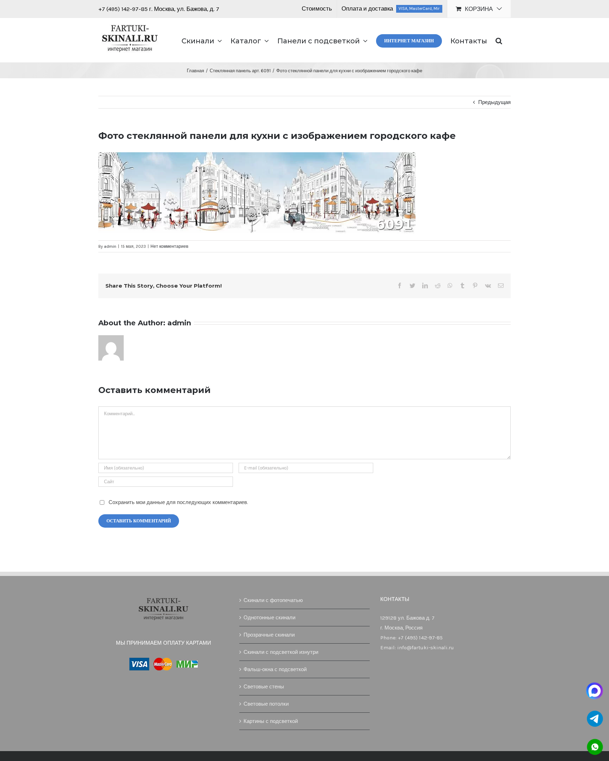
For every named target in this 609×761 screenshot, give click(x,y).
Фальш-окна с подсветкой (275, 669)
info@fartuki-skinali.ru (425, 647)
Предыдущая (494, 102)
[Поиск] (499, 40)
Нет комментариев (169, 246)
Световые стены (264, 686)
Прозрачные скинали (269, 635)
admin (110, 246)
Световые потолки (266, 704)
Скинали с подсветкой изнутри (281, 652)
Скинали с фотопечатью (273, 600)
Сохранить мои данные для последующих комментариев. (178, 502)
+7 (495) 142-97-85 (123, 8)
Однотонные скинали (269, 617)
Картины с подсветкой (271, 721)
